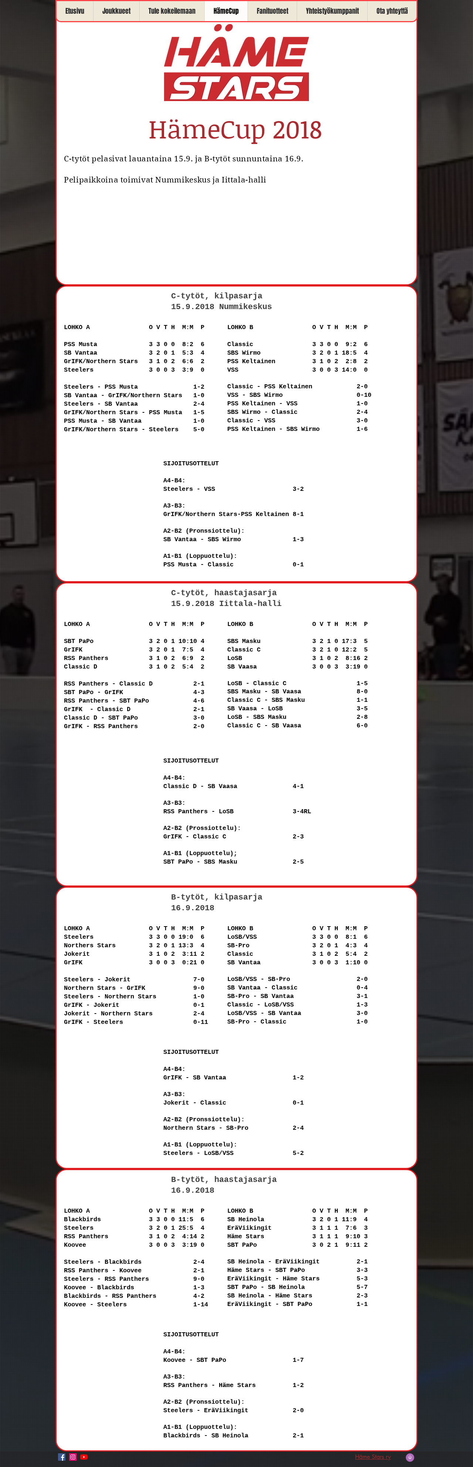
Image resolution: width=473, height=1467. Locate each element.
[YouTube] (84, 1457)
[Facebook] (61, 1457)
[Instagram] (72, 1457)
